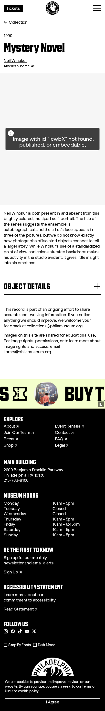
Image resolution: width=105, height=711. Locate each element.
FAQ (59, 439)
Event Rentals (67, 426)
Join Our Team (17, 433)
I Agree (52, 701)
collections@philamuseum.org (54, 326)
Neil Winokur (15, 60)
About (9, 426)
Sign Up (11, 572)
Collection (18, 22)
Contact (62, 433)
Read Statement (19, 609)
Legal (60, 445)
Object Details (27, 286)
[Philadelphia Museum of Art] (52, 8)
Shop (9, 445)
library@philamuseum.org (27, 352)
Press (9, 439)
